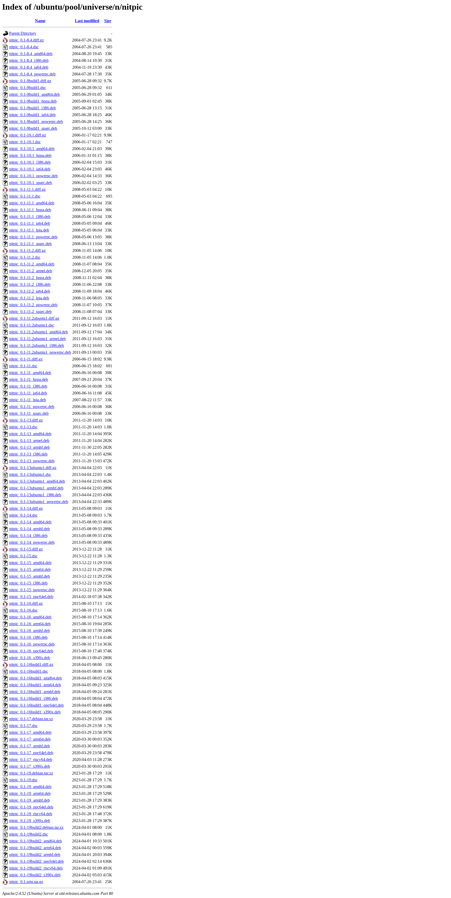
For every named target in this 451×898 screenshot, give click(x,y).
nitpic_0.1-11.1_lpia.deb (29, 230)
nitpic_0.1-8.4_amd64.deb (30, 53)
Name (40, 21)
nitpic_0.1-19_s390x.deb (29, 820)
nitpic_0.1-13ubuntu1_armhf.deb (36, 488)
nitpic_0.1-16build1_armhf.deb (34, 691)
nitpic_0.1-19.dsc (23, 780)
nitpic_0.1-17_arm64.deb (30, 739)
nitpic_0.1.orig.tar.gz (26, 881)
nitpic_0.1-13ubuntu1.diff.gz (32, 467)
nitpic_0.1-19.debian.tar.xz (31, 773)
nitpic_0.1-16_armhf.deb (29, 630)
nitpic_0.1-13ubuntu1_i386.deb (35, 495)
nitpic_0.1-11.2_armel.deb (30, 271)
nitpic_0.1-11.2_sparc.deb (30, 311)
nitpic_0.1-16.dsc (23, 610)
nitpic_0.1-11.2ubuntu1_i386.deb (36, 345)
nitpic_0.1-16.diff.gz (26, 603)
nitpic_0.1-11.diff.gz (26, 359)
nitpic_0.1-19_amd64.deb (30, 786)
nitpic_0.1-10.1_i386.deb (30, 162)
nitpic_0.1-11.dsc (23, 366)
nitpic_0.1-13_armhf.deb (29, 447)
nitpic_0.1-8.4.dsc (24, 47)
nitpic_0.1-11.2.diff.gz (27, 250)
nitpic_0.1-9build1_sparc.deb (33, 128)
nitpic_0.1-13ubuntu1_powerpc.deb (38, 501)
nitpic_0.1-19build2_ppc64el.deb (36, 861)
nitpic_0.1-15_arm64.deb (30, 569)
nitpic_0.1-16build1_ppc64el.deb (36, 705)
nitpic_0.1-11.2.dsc (24, 257)
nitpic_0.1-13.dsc (23, 427)
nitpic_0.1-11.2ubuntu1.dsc (31, 325)
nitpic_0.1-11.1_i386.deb (29, 216)
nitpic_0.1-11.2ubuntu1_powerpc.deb (40, 352)
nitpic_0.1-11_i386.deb (28, 386)
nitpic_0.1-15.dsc (23, 556)
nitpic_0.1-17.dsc (23, 725)
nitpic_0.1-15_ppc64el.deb (31, 596)
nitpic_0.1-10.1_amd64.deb (32, 148)
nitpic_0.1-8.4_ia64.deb (28, 67)
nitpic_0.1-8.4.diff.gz (26, 40)
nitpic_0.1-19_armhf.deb (29, 800)
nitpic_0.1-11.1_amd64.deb (31, 203)
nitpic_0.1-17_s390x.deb (29, 766)
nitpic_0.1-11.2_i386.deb (29, 284)
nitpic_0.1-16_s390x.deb (29, 657)
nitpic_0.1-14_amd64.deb (30, 522)
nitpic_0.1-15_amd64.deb (30, 562)
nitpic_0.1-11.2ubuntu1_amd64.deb (38, 332)
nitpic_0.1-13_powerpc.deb (32, 461)
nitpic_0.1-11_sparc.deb (29, 413)
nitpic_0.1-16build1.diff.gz (31, 664)
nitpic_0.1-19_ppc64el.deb (31, 807)
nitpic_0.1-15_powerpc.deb (32, 590)
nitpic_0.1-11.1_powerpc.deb (33, 237)
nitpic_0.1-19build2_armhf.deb (34, 854)
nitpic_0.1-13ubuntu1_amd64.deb (37, 481)
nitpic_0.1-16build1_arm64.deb (35, 685)
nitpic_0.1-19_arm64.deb (30, 793)
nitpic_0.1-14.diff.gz (26, 508)
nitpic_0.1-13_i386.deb (28, 454)
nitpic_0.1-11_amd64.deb (30, 372)
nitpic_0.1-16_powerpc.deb (32, 644)
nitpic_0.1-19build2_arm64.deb (35, 848)
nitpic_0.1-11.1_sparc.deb (30, 243)
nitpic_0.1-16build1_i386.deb (33, 698)
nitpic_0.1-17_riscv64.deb (30, 759)
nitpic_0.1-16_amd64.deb (30, 617)
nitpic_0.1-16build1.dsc (28, 671)
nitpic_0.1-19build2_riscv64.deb (36, 868)
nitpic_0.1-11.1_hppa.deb (30, 210)
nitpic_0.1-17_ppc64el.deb (31, 753)
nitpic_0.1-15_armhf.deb (29, 576)
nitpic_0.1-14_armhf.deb (29, 529)
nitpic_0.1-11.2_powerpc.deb (33, 305)
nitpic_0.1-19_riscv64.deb (30, 814)
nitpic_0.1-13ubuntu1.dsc (30, 474)
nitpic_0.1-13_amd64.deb (30, 434)
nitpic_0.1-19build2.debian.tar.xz (36, 827)
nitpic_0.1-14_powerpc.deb (32, 542)
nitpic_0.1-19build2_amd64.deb (35, 841)
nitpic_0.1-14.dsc (23, 515)
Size (107, 21)
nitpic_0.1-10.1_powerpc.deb (33, 176)
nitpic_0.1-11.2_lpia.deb (29, 298)
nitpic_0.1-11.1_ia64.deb (29, 223)
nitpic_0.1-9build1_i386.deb (32, 108)
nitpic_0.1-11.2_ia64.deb (29, 291)
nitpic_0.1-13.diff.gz (26, 420)
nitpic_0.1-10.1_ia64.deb (29, 169)
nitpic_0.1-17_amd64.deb (30, 732)
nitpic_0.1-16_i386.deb (28, 637)
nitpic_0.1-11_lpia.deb (27, 400)
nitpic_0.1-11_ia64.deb (28, 393)
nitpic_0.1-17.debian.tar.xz (31, 719)
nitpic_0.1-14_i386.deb (28, 535)
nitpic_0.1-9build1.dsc (27, 87)
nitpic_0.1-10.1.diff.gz (27, 135)
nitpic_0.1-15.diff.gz (26, 549)
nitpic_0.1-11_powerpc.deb (31, 406)
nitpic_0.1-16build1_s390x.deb (35, 712)
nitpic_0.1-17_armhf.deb (29, 746)
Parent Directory (22, 33)
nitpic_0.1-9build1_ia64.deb (32, 115)
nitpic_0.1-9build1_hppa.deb (33, 101)
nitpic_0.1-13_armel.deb (29, 440)
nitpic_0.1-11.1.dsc (24, 196)
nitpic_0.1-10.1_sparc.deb (30, 182)
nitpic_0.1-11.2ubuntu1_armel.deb (37, 338)
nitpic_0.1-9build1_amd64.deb (34, 94)
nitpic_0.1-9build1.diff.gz (30, 81)
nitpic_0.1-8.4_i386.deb (29, 60)
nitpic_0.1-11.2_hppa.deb (30, 277)
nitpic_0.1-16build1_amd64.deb (35, 678)
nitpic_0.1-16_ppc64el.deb (31, 651)
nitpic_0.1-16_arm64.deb (30, 624)
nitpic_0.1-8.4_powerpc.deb (32, 74)
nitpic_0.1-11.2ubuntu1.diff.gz (34, 318)
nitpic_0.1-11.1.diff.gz (27, 189)
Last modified (87, 21)
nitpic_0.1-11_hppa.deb (28, 379)
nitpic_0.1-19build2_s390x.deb (35, 875)
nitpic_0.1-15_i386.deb (28, 583)
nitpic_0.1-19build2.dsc (28, 834)
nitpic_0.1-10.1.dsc (25, 142)
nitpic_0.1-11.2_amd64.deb (31, 264)
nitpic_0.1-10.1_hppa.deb (30, 155)
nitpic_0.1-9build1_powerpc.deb (36, 121)
